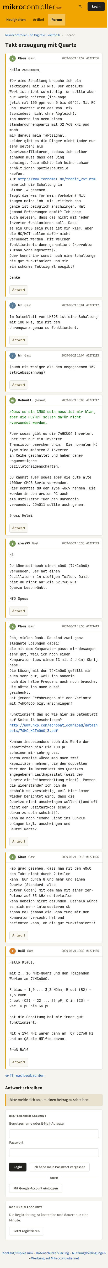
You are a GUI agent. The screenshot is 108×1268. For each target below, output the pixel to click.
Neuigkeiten (16, 19)
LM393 (52, 316)
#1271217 (92, 400)
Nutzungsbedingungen (89, 1253)
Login (96, 6)
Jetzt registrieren (27, 1231)
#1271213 (92, 355)
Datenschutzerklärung (52, 1253)
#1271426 (92, 857)
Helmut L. (25, 400)
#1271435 (92, 950)
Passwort (16, 1142)
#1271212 (92, 305)
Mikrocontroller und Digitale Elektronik (32, 35)
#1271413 (92, 626)
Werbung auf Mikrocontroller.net (55, 1258)
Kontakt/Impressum (17, 1253)
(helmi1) (40, 400)
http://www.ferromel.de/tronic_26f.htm (56, 179)
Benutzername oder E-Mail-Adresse (36, 1123)
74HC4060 (78, 565)
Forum (56, 19)
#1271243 (92, 543)
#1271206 (92, 58)
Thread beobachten (27, 1075)
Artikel (38, 19)
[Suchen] (80, 6)
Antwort (18, 289)
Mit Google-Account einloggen (36, 1188)
